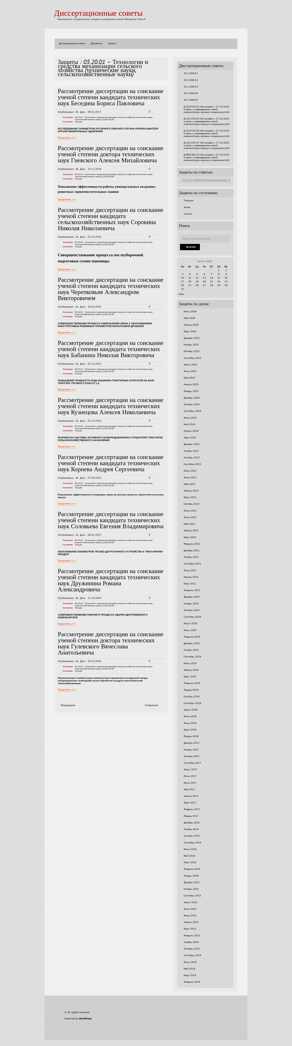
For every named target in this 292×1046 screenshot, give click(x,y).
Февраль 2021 (192, 590)
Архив (187, 207)
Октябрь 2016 (192, 835)
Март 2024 (190, 437)
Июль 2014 (190, 962)
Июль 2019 (190, 663)
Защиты (112, 43)
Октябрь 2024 (192, 404)
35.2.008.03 (191, 86)
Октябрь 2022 (192, 504)
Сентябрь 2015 (192, 895)
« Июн (180, 294)
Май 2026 (189, 318)
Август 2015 (190, 902)
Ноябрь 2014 (191, 942)
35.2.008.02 (191, 80)
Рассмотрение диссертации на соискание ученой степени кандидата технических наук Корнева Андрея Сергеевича (110, 464)
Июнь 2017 (190, 782)
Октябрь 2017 (192, 756)
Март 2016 (190, 862)
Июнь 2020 (190, 630)
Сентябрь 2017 (192, 762)
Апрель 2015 (191, 922)
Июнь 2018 (190, 723)
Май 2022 (189, 523)
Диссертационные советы (98, 14)
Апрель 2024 (191, 431)
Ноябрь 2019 (191, 650)
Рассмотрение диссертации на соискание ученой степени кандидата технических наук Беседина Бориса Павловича (110, 98)
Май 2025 (189, 377)
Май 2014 (189, 968)
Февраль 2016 (192, 869)
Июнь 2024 (190, 417)
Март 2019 (190, 676)
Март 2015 (190, 928)
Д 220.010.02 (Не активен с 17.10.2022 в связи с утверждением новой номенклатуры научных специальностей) (206, 109)
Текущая (78, 122)
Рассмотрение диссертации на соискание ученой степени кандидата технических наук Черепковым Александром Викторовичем (110, 289)
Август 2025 (190, 364)
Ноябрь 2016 (191, 829)
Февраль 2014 (192, 981)
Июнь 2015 (190, 915)
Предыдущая (67, 705)
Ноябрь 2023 (191, 451)
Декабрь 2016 (192, 822)
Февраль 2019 (192, 683)
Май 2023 (189, 484)
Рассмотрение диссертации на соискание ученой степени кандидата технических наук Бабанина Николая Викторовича (110, 350)
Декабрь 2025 (192, 338)
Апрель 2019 (191, 670)
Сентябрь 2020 (192, 616)
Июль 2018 (190, 716)
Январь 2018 (191, 736)
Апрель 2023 (191, 490)
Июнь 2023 (190, 477)
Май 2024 (189, 424)
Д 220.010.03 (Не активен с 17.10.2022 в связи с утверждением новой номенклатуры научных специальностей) (206, 121)
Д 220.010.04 (108, 119)
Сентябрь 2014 (192, 955)
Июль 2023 (190, 470)
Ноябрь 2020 (191, 603)
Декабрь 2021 (192, 550)
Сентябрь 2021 (192, 563)
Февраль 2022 (192, 543)
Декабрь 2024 (192, 397)
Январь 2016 (191, 875)
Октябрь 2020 (192, 610)
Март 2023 (190, 497)
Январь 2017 (191, 816)
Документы (96, 43)
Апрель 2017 (191, 796)
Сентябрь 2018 (192, 703)
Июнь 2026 (190, 311)
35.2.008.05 (191, 100)
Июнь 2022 (190, 517)
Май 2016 (189, 855)
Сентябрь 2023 (192, 464)
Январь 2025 (191, 391)
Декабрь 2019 (192, 643)
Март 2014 (190, 975)
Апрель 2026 (191, 324)
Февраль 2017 (192, 809)
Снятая (188, 213)
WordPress (85, 1018)
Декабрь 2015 (192, 882)
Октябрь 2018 (192, 696)
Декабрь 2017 (192, 743)
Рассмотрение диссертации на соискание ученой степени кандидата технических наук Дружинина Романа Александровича (110, 581)
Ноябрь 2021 (191, 557)
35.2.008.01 (191, 73)
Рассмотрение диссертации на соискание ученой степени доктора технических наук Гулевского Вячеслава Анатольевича (110, 644)
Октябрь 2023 (192, 457)
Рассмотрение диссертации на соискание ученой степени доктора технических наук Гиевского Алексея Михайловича (110, 155)
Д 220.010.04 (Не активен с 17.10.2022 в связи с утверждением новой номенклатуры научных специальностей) (206, 133)
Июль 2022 (190, 510)
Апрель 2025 (191, 384)
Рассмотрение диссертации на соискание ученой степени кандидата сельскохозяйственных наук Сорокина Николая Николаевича (110, 219)
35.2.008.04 (191, 93)
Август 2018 (190, 709)
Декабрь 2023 (192, 444)
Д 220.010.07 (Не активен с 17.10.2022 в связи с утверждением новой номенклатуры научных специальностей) (206, 145)
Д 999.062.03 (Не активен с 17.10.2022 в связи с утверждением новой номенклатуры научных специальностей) (206, 157)
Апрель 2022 (191, 530)
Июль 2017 (190, 776)
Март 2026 (190, 331)
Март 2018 (190, 729)
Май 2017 (189, 789)
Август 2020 (190, 623)
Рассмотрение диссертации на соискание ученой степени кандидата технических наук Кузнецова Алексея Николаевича (110, 407)
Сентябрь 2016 (192, 842)
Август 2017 (190, 769)
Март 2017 (190, 802)
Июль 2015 (190, 909)
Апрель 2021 (191, 577)
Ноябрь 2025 (191, 344)
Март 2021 (190, 583)
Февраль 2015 (192, 935)
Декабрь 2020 (192, 596)
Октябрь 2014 (192, 948)
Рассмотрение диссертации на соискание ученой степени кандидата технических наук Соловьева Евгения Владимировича (111, 521)
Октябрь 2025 (192, 351)
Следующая (151, 705)
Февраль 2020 (192, 636)
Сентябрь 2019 (192, 656)
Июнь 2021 (190, 570)
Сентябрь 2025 (192, 358)
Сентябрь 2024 (192, 411)
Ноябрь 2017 (191, 749)
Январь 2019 (191, 690)
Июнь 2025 (190, 371)
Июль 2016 (190, 849)
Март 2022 (190, 537)
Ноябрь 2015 (191, 889)
